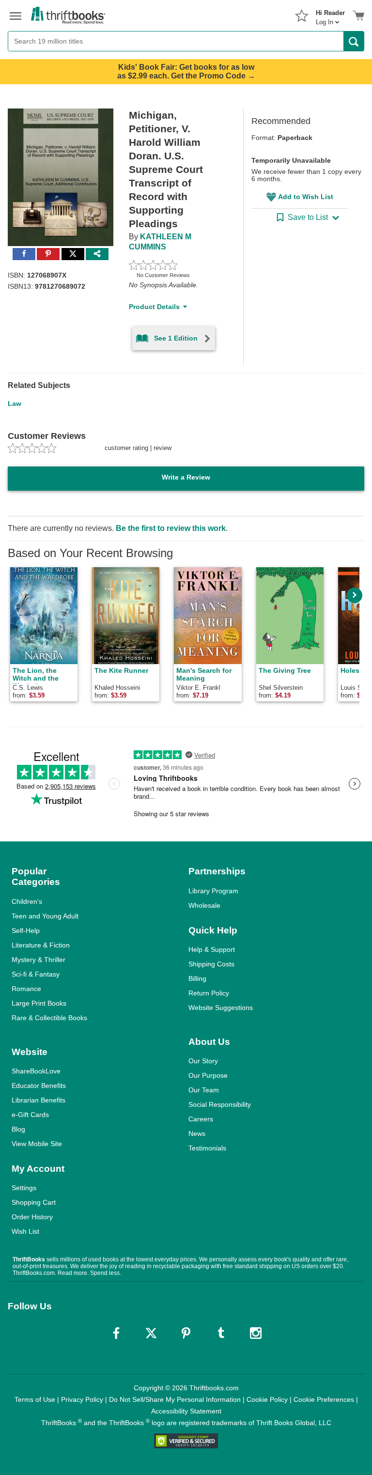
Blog (18, 1129)
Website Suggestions (220, 1007)
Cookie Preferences (324, 1399)
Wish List (25, 1231)
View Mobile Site (37, 1144)
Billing (197, 978)
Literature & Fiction (41, 945)
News (196, 1133)
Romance (26, 989)
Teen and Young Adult (45, 916)
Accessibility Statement (186, 1411)
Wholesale (204, 905)
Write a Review (186, 477)
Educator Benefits (39, 1085)
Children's (27, 901)
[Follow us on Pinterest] (186, 1333)
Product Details (154, 307)
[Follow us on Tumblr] (220, 1333)
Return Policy (208, 993)
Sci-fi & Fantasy (36, 974)
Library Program (213, 891)
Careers (200, 1119)
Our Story (203, 1061)
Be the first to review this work (171, 528)
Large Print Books (39, 1003)
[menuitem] (330, 14)
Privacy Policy (82, 1399)
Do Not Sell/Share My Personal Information (175, 1399)
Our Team (203, 1090)
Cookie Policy (267, 1399)
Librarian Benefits (38, 1100)
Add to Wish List (305, 197)
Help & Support (211, 949)
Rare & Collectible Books (49, 1018)
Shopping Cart (34, 1202)
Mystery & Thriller (38, 959)
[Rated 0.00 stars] (174, 265)
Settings (24, 1188)
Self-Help (26, 930)
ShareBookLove (36, 1071)
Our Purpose (208, 1075)
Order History (32, 1217)
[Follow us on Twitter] (151, 1333)
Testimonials (207, 1148)
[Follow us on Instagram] (255, 1333)
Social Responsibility (219, 1104)
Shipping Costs (211, 964)
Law (14, 403)
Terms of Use (35, 1399)
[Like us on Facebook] (116, 1333)
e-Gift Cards (30, 1114)
